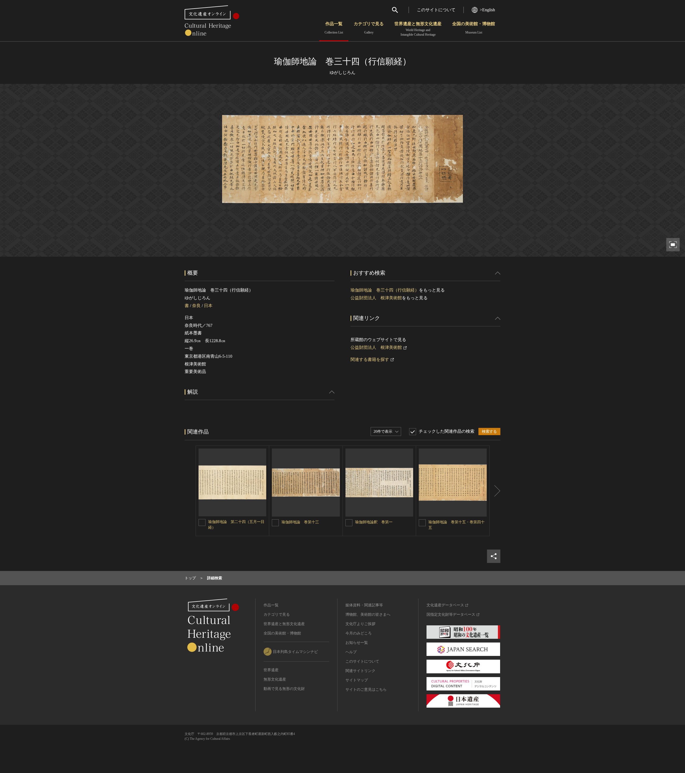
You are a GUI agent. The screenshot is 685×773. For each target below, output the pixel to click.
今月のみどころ (358, 633)
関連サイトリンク (360, 671)
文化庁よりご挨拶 (360, 624)
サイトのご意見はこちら (366, 690)
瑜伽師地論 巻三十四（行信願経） (385, 290)
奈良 (196, 305)
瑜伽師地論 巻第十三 (300, 522)
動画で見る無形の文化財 (284, 689)
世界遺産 (271, 670)
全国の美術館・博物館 (473, 27)
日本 (208, 305)
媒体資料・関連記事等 (364, 605)
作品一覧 (334, 27)
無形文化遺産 (275, 679)
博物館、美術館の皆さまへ (367, 615)
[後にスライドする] (495, 491)
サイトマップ (356, 680)
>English (487, 10)
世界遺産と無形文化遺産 (418, 28)
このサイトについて (436, 10)
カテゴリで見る (369, 27)
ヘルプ (351, 652)
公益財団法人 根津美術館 (376, 298)
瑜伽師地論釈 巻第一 (374, 522)
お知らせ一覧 (356, 643)
